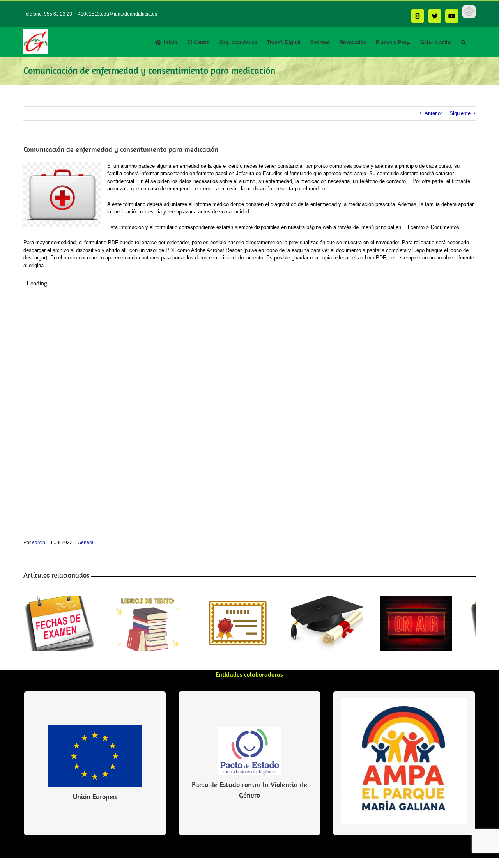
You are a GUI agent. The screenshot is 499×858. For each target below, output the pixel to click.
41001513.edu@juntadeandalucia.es (117, 14)
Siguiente (460, 113)
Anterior (433, 113)
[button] (463, 42)
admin (38, 542)
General (86, 542)
